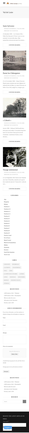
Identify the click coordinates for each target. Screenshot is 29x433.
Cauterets (7, 267)
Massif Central (7, 240)
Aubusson (7, 264)
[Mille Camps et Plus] (14, 3)
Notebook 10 (7, 209)
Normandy (6, 247)
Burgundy (6, 201)
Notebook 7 (13, 28)
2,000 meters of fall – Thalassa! (11, 293)
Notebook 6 (7, 225)
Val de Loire (20, 28)
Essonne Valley (15, 280)
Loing (5, 277)
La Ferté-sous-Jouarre (10, 273)
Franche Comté (7, 235)
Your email (6, 421)
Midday (6, 245)
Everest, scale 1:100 (9, 302)
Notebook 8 (7, 230)
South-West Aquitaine (9, 252)
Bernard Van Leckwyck (11, 30)
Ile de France (7, 237)
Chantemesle (16, 267)
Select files (14, 354)
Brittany (6, 204)
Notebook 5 (13, 75)
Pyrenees (6, 249)
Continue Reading (14, 45)
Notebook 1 (7, 206)
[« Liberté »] (14, 108)
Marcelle (13, 277)
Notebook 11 (7, 211)
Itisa (5, 270)
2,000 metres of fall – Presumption (12, 295)
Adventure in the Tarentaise (10, 300)
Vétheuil (6, 283)
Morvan (6, 280)
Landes (22, 273)
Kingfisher (21, 277)
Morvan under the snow (10, 298)
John (10, 270)
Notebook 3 (7, 218)
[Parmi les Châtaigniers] (14, 60)
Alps (5, 199)
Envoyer (6, 371)
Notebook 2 (7, 216)
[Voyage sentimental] (14, 157)
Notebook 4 (13, 172)
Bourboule (15, 264)
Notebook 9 (7, 233)
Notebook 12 (7, 213)
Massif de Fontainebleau (10, 242)
